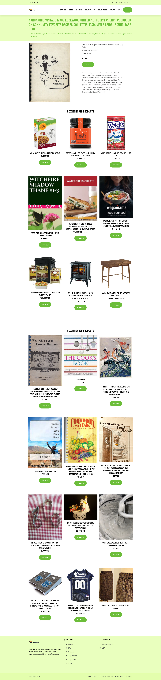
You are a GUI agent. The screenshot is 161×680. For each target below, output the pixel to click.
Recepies (79, 10)
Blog (119, 10)
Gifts (71, 10)
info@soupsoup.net (125, 2)
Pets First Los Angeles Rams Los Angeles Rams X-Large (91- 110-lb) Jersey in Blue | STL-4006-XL (80, 608)
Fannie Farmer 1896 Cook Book (45, 471)
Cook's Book (80, 379)
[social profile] (37, 2)
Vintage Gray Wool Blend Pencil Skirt (115, 605)
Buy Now (88, 65)
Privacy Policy (119, 676)
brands (63, 10)
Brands (70, 644)
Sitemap (128, 676)
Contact (95, 676)
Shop (128, 10)
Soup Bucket (90, 10)
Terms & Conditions (106, 676)
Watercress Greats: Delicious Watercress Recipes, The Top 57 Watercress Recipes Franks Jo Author (80, 226)
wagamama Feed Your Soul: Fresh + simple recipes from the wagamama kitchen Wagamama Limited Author (116, 223)
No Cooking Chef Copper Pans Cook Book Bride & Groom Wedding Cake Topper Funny (80, 525)
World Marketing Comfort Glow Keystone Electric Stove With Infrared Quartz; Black (80, 295)
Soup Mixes (102, 10)
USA (116, 2)
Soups (112, 10)
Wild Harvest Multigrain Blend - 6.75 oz (45, 153)
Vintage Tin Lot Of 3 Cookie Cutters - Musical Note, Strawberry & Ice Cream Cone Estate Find (45, 545)
